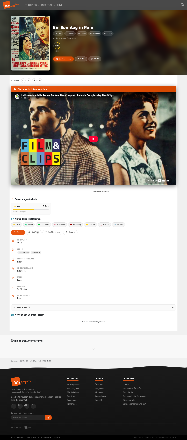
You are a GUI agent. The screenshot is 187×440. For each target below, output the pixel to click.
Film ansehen (65, 59)
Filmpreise (72, 404)
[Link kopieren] (40, 80)
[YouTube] (26, 406)
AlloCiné (92, 224)
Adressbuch (100, 396)
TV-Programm (73, 384)
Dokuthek (31, 5)
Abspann (99, 392)
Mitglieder (99, 388)
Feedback (56, 437)
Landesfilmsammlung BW (134, 404)
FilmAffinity (77, 224)
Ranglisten (71, 400)
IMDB (82, 59)
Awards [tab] (72, 232)
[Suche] (182, 5)
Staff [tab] (35, 232)
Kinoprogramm (73, 388)
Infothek (47, 5)
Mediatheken (73, 392)
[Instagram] (33, 406)
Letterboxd (45, 224)
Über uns (99, 384)
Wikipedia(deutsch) (103, 191)
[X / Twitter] (29, 80)
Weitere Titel (23, 307)
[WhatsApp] (23, 80)
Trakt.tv (106, 224)
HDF (60, 5)
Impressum (21, 437)
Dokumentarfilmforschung (134, 396)
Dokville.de (128, 392)
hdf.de (126, 384)
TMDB (96, 59)
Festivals (71, 396)
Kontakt (98, 400)
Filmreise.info (129, 400)
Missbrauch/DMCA (44, 437)
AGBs (13, 437)
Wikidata (120, 224)
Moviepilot (61, 224)
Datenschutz (31, 437)
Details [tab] (20, 232)
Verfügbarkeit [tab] (54, 232)
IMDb (18, 224)
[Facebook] (34, 80)
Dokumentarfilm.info (132, 388)
